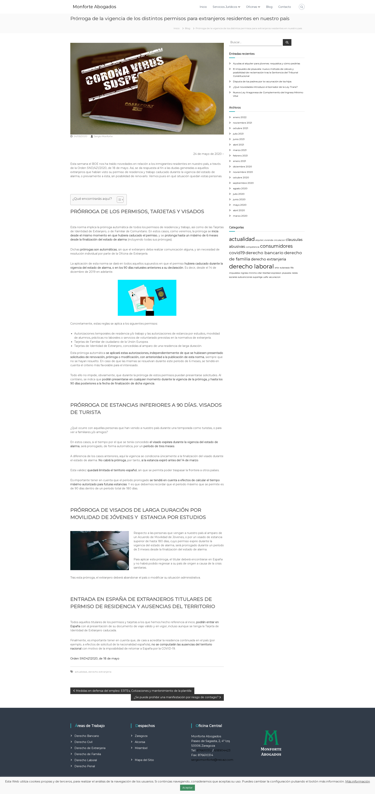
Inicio (203, 7)
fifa (292, 267)
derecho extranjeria (99, 671)
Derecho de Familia (87, 754)
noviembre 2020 (243, 171)
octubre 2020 (241, 177)
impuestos (234, 273)
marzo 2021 (239, 150)
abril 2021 (238, 144)
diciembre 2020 (242, 166)
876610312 (204, 750)
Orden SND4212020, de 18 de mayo (94, 658)
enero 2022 (239, 117)
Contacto (284, 7)
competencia (252, 247)
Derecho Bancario (86, 736)
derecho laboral (251, 266)
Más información (357, 781)
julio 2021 (238, 133)
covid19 (237, 252)
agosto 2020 (240, 188)
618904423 (222, 750)
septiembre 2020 (243, 182)
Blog (269, 7)
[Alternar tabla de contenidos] (118, 199)
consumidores (276, 246)
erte (277, 267)
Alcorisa (140, 742)
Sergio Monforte (103, 136)
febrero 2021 (240, 155)
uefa (265, 277)
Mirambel (141, 748)
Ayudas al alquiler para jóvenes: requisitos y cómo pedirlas (266, 63)
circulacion (279, 240)
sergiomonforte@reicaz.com (212, 760)
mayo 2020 (239, 204)
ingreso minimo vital (251, 273)
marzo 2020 (240, 215)
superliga (257, 277)
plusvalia (286, 273)
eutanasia (285, 267)
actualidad (81, 671)
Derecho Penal (84, 766)
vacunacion (274, 277)
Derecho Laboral (85, 760)
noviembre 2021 (242, 122)
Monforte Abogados (94, 6)
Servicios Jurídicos (225, 7)
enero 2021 (239, 161)
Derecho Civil (83, 742)
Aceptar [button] (187, 787)
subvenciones (245, 277)
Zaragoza (141, 736)
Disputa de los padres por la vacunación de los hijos (262, 81)
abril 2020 (239, 210)
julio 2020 (239, 193)
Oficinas (251, 7)
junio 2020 (239, 199)
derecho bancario (264, 252)
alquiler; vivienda (264, 240)
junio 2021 (239, 139)
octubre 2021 (240, 128)
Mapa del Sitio (144, 760)
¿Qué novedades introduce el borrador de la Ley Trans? (265, 86)
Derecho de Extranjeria (89, 748)
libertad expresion (271, 273)
